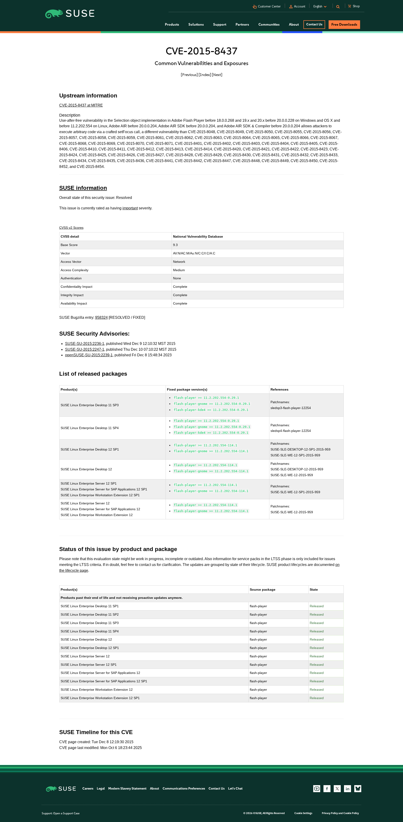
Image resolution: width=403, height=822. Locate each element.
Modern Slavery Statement (127, 789)
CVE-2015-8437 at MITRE (81, 105)
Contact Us (314, 24)
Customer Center (269, 6)
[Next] (217, 74)
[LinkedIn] (347, 788)
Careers (87, 789)
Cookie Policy (351, 813)
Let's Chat (235, 789)
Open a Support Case (66, 813)
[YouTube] (316, 788)
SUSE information (83, 188)
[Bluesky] (357, 788)
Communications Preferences (184, 789)
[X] (337, 788)
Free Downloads (344, 24)
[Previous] (189, 74)
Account (299, 6)
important (130, 208)
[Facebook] (326, 788)
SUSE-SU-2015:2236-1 (84, 344)
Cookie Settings (303, 813)
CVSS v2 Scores (71, 227)
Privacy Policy (330, 813)
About (154, 789)
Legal (101, 789)
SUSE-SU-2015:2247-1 (84, 349)
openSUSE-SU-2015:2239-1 (89, 355)
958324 (101, 317)
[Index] (205, 74)
